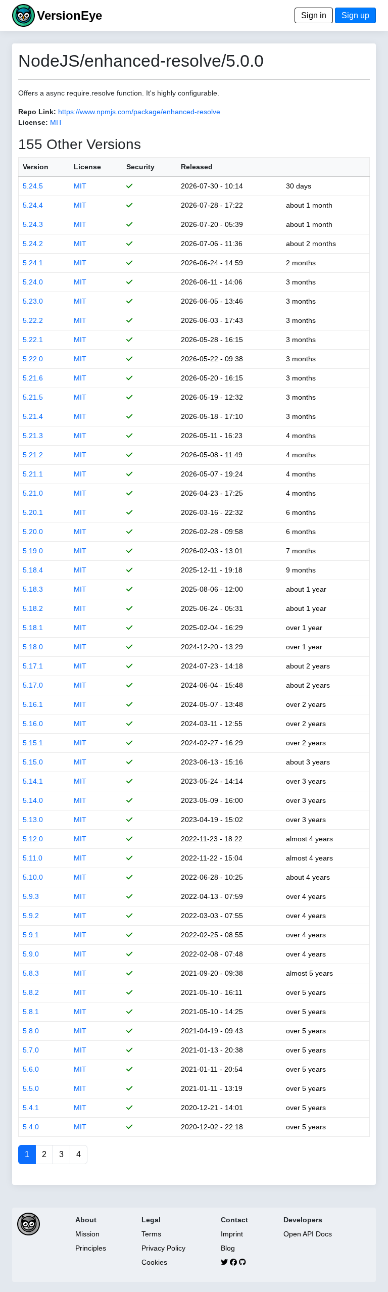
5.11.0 (32, 858)
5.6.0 (31, 1069)
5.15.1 (33, 743)
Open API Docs (307, 1234)
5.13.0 (33, 820)
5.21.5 (33, 397)
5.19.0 (33, 551)
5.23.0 (33, 301)
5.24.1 (33, 263)
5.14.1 (33, 781)
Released (197, 167)
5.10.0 (33, 877)
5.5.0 (31, 1088)
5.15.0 (33, 762)
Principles (90, 1248)
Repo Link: (37, 112)
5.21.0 (33, 493)
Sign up (355, 15)
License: (33, 122)
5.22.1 (33, 340)
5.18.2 (33, 608)
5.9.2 (31, 916)
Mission (87, 1234)
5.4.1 (31, 1108)
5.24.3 (33, 224)
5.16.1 (33, 704)
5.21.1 (33, 474)
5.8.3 (31, 973)
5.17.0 (33, 685)
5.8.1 (31, 1012)
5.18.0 (33, 647)
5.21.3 (33, 436)
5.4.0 (31, 1127)
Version (35, 167)
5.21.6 (33, 378)
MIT (56, 122)
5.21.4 (33, 416)
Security (140, 167)
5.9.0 (31, 954)
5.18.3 (33, 589)
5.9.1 (31, 935)
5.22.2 (33, 320)
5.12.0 (33, 839)
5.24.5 (33, 186)
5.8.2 (31, 992)
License (87, 167)
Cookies (154, 1262)
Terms (151, 1234)
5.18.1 (33, 628)
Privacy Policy (163, 1248)
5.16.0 (33, 724)
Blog (228, 1248)
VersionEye (69, 15)
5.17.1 (33, 666)
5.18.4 (33, 570)
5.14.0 (33, 800)
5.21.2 (33, 455)
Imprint (232, 1234)
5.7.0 (31, 1050)
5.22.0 (33, 359)
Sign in (313, 15)
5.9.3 (31, 896)
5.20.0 (33, 532)
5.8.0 (31, 1031)
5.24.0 (33, 282)
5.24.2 (33, 244)
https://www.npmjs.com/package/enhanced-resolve (139, 112)
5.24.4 (33, 205)
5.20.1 (33, 512)
